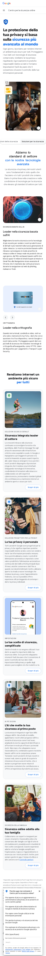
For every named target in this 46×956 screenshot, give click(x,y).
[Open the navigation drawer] (3, 10)
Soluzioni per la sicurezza (33, 141)
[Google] (6, 3)
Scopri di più (33, 487)
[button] (38, 128)
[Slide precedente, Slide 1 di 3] (5, 317)
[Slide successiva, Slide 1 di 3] (12, 317)
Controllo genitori (26, 860)
